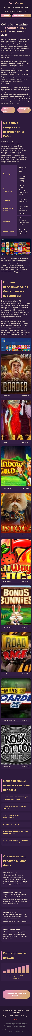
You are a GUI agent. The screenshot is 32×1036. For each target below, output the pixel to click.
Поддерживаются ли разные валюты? (14, 807)
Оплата (12, 11)
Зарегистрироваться (22, 15)
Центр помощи (18, 7)
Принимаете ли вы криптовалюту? (11, 816)
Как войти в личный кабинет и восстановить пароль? (15, 842)
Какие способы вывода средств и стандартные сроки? (15, 798)
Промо (26, 7)
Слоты (26, 11)
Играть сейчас (5, 110)
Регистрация (24, 109)
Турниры (19, 11)
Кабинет (5, 15)
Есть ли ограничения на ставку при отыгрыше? (15, 832)
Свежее (6, 11)
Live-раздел (7, 7)
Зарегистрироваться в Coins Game (16, 994)
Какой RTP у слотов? (12, 824)
